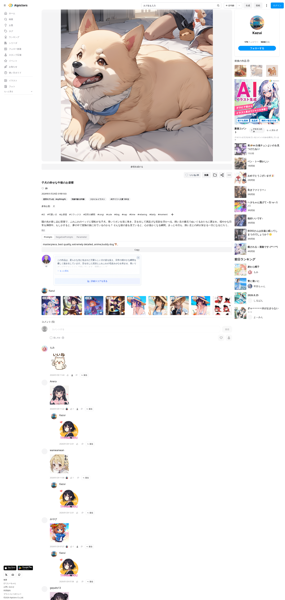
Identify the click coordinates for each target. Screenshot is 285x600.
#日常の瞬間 (89, 214)
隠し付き (57, 338)
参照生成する (137, 166)
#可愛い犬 (52, 214)
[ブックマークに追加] (215, 175)
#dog (116, 214)
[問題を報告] (77, 375)
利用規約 (7, 590)
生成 (248, 5)
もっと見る (64, 271)
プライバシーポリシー (12, 594)
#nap (124, 214)
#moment (163, 214)
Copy (136, 249)
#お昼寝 (63, 214)
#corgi (101, 214)
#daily (152, 214)
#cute (109, 214)
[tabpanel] (137, 246)
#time (132, 214)
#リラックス (75, 214)
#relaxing (142, 214)
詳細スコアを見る (99, 281)
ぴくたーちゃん (10, 583)
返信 (85, 375)
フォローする (257, 48)
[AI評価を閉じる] (138, 257)
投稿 (258, 5)
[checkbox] (51, 338)
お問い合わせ (9, 587)
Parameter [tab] (82, 237)
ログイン (277, 5)
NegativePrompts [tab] (64, 237)
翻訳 (43, 230)
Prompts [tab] (48, 237)
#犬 (43, 214)
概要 (5, 580)
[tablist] (65, 237)
